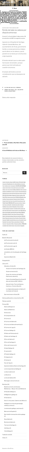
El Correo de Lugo (9, 327)
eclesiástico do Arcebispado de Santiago (15, 252)
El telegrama (7, 357)
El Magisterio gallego (10, 394)
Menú (15, 8)
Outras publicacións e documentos (11, 298)
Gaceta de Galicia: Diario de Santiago (14, 366)
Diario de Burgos (8, 306)
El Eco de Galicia (8, 339)
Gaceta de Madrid (9, 257)
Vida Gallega (7, 431)
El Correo (6, 318)
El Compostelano (9, 315)
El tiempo (6, 360)
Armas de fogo (9, 89)
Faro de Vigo (7, 363)
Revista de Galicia (9, 422)
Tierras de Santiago (9, 425)
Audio (4, 234)
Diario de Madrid (8, 309)
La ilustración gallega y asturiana (13, 408)
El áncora (6, 312)
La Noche (6, 375)
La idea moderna (8, 372)
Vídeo (4, 437)
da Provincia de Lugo (9, 246)
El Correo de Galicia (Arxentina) (12, 324)
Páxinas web (5, 301)
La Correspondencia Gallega (12, 369)
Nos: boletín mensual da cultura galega (14, 414)
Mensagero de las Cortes (11, 380)
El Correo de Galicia (9, 321)
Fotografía (5, 260)
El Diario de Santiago (9, 336)
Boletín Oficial (6, 237)
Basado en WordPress (7, 448)
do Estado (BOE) (8, 249)
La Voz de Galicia (10, 87)
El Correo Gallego (9, 330)
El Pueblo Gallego (9, 354)
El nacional (7, 351)
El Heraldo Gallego (9, 391)
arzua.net (8, 2)
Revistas (4, 384)
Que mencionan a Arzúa (10, 294)
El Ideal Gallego (8, 348)
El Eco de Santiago (9, 342)
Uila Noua (6, 428)
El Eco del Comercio (9, 345)
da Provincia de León (9, 243)
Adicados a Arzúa (8, 266)
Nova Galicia (7, 419)
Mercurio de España (9, 411)
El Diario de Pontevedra (10, 333)
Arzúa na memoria (11, 271)
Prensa (18, 87)
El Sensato (7, 397)
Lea (16, 89)
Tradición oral (6, 434)
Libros (4, 263)
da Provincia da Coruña (10, 240)
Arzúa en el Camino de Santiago (14, 268)
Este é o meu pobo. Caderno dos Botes (14, 400)
